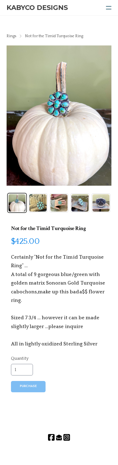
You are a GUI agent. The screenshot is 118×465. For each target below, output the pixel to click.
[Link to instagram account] (66, 437)
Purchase (28, 386)
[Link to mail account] (59, 437)
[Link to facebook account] (51, 437)
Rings (11, 36)
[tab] (17, 202)
